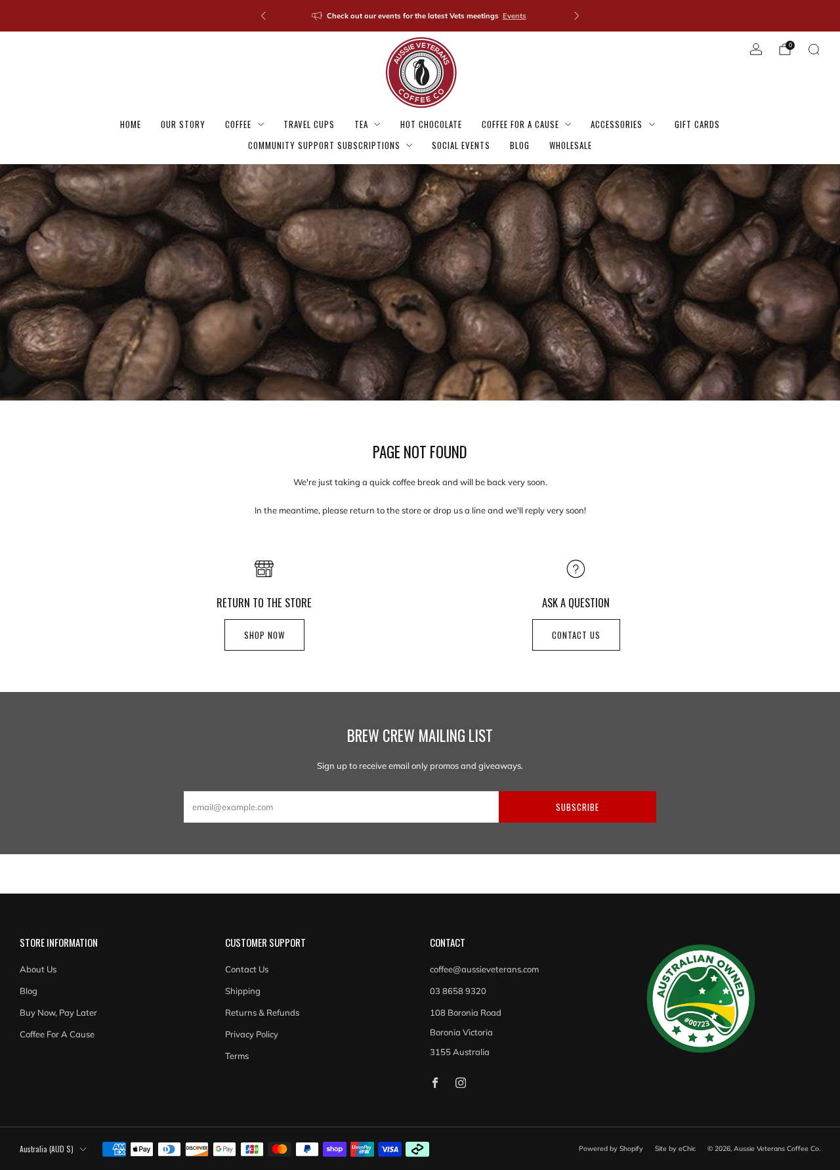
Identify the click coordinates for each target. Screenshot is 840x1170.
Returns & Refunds (262, 1012)
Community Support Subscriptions (324, 145)
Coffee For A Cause (520, 124)
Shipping (243, 991)
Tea (361, 124)
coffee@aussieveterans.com (484, 969)
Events (514, 15)
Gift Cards (697, 124)
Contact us (576, 634)
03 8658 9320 (458, 991)
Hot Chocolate (431, 124)
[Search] (813, 49)
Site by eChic (675, 1148)
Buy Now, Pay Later (58, 1012)
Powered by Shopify (611, 1148)
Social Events (461, 145)
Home (130, 124)
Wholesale (570, 145)
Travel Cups (309, 124)
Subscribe (577, 806)
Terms (237, 1056)
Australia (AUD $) (47, 1148)
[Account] (756, 49)
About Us (38, 969)
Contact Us (246, 969)
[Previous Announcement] (263, 15)
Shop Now (264, 634)
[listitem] (420, 16)
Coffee (238, 124)
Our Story (183, 124)
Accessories (616, 124)
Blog (520, 145)
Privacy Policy (251, 1034)
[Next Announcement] (576, 15)
